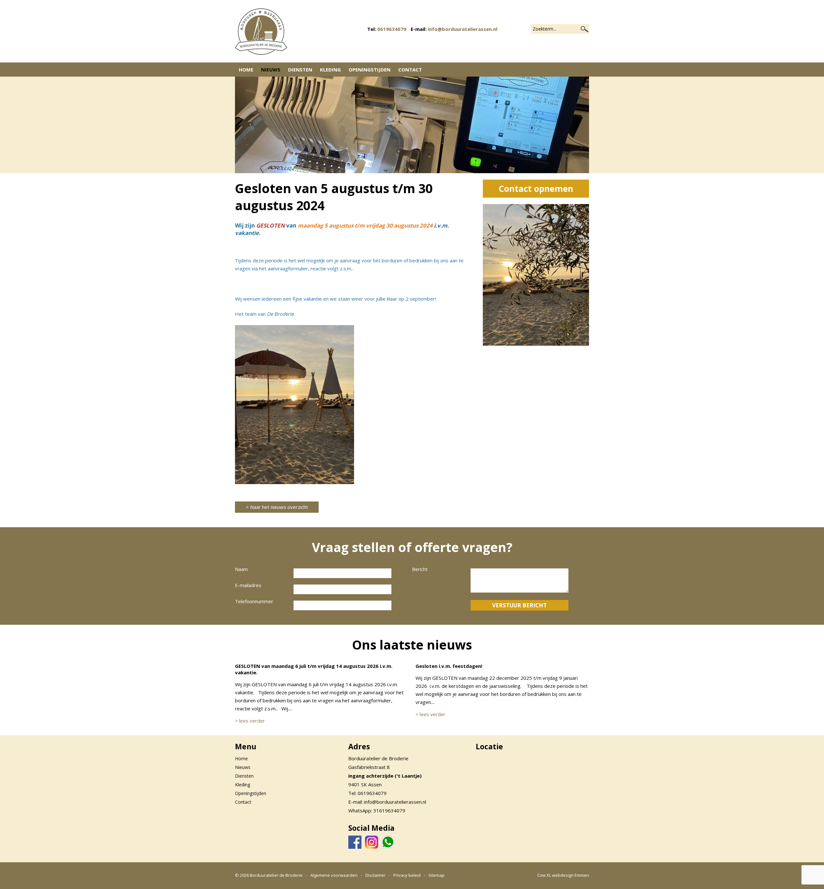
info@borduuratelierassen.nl (462, 29)
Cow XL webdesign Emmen (563, 875)
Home (246, 69)
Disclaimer (375, 875)
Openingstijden (369, 69)
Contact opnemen (536, 188)
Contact (410, 69)
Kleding (330, 69)
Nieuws (270, 69)
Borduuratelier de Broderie (276, 875)
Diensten (300, 69)
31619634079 (389, 810)
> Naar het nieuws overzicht (277, 507)
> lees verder (250, 720)
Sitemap (436, 875)
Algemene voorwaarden (334, 875)
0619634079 (391, 29)
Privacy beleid (407, 875)
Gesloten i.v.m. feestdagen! (449, 666)
